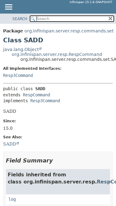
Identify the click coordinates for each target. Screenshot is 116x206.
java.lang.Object (21, 49)
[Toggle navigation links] (8, 7)
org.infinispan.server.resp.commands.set (69, 30)
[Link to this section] (57, 160)
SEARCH (19, 19)
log (12, 199)
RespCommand (36, 94)
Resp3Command (18, 75)
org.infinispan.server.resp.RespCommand (57, 54)
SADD (9, 143)
